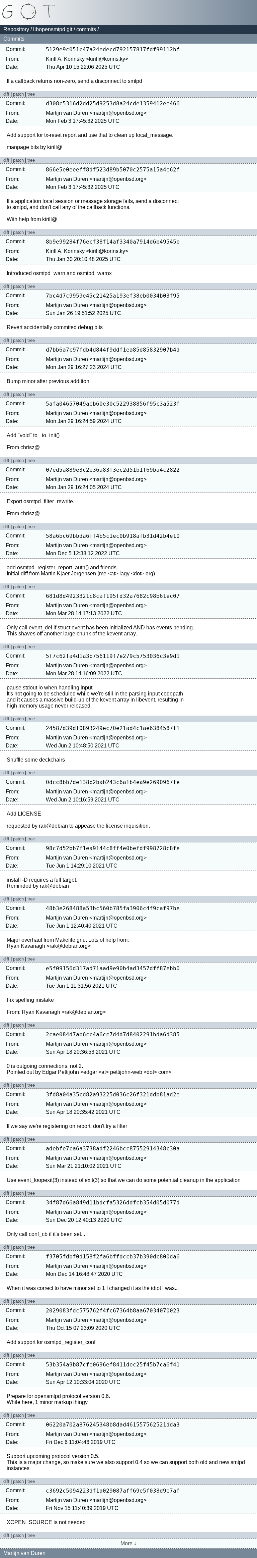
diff (6, 94)
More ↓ (128, 1543)
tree (31, 94)
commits (86, 29)
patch (18, 94)
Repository (16, 29)
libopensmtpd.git (52, 29)
